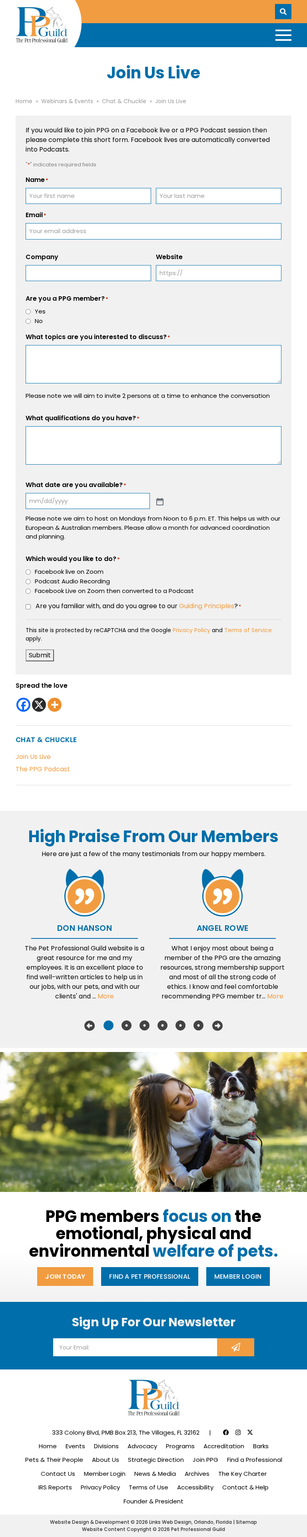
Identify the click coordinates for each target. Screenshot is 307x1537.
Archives (197, 1473)
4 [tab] (162, 1026)
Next (217, 1025)
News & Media (155, 1473)
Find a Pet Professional (149, 1276)
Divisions (106, 1446)
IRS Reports (55, 1487)
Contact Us (58, 1473)
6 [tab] (198, 1026)
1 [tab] (109, 1026)
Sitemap (246, 1522)
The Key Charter (242, 1473)
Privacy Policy (191, 630)
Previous (89, 1025)
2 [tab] (127, 1026)
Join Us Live (33, 756)
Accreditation (223, 1446)
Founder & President (153, 1501)
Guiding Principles (206, 606)
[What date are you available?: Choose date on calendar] (159, 501)
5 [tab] (180, 1026)
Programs (180, 1446)
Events (75, 1446)
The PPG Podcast (43, 769)
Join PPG (205, 1459)
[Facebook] (23, 705)
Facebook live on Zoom (69, 571)
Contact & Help (245, 1487)
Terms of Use (148, 1487)
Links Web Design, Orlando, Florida (191, 1522)
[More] (55, 705)
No (39, 321)
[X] (39, 705)
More (106, 996)
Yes (40, 311)
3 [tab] (145, 1026)
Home (48, 1446)
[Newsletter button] (235, 1347)
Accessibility (195, 1487)
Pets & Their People (54, 1459)
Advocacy (142, 1446)
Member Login (237, 1276)
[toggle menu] (283, 35)
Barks (261, 1446)
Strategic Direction (156, 1459)
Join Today (65, 1276)
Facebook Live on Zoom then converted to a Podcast (114, 591)
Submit (40, 655)
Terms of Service (248, 630)
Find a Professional (254, 1459)
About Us (105, 1459)
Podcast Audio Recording (72, 581)
